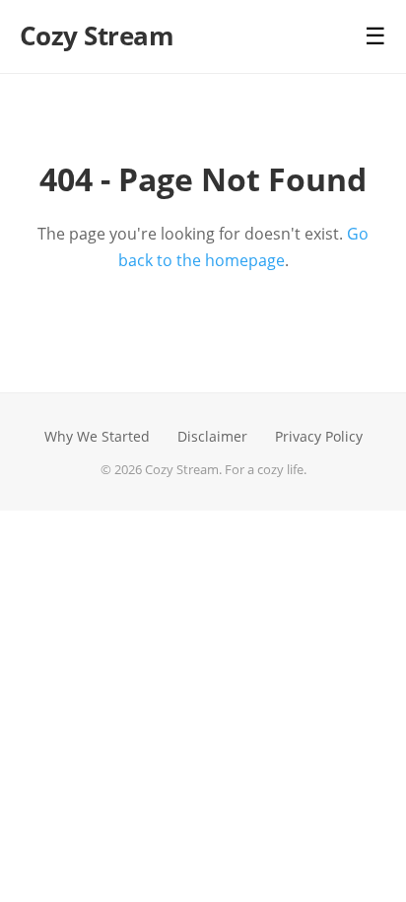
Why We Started (97, 436)
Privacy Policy (319, 436)
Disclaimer (212, 436)
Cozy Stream (96, 36)
